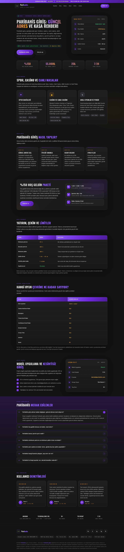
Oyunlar (55, 6)
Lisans (80, 6)
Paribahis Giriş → (25, 52)
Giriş (60, 6)
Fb (88, 531)
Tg (101, 531)
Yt (105, 531)
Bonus (65, 6)
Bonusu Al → (27, 204)
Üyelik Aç (40, 52)
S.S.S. (75, 6)
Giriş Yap (105, 6)
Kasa (70, 6)
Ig (96, 531)
